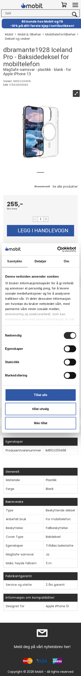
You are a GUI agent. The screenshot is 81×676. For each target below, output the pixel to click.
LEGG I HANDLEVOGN (43, 231)
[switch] (70, 348)
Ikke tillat (40, 423)
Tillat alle (40, 395)
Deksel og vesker (17, 39)
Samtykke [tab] (14, 261)
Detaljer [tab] (40, 261)
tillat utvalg (40, 409)
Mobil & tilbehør (29, 34)
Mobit (9, 34)
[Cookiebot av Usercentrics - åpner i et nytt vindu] (57, 249)
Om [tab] (66, 261)
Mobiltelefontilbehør (60, 34)
